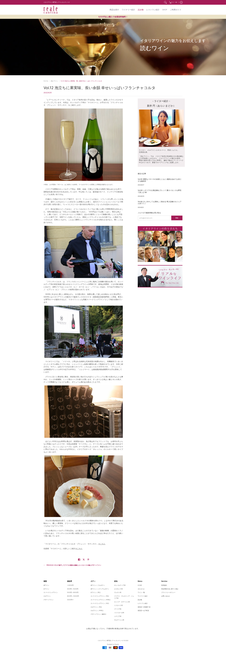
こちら (102, 544)
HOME (140, 585)
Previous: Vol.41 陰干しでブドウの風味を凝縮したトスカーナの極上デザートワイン (73, 565)
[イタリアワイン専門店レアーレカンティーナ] (51, 10)
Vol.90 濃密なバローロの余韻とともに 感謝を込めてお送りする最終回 (159, 180)
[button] (79, 559)
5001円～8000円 (72, 592)
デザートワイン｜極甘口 (98, 614)
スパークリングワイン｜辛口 (100, 596)
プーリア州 (117, 609)
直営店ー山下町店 (143, 611)
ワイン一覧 (141, 592)
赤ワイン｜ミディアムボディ (100, 589)
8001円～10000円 (73, 596)
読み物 (140, 600)
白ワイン (46, 589)
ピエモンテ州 (118, 589)
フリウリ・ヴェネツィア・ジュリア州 (124, 597)
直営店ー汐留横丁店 (144, 607)
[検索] (165, 2)
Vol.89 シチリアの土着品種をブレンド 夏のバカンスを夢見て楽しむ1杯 (159, 191)
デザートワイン (48, 600)
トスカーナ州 (118, 605)
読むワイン (54, 81)
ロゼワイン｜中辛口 (97, 611)
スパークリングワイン (51, 592)
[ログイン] (181, 2)
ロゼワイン (47, 596)
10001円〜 (70, 600)
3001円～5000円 (72, 589)
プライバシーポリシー (168, 592)
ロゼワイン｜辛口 (96, 607)
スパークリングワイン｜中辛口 (100, 600)
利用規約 (164, 585)
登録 (176, 218)
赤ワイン (46, 585)
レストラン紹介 (143, 603)
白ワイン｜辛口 (96, 592)
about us (141, 589)
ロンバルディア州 (119, 585)
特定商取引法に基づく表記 (169, 589)
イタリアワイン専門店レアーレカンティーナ (111, 640)
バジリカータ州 (119, 613)
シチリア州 (117, 616)
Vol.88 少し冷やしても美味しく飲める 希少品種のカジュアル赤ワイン (159, 203)
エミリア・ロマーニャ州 (122, 602)
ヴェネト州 (117, 592)
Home (46, 81)
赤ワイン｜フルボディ (98, 585)
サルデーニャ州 (119, 620)
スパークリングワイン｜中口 (100, 603)
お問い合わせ (165, 596)
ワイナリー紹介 (143, 596)
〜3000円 (70, 585)
